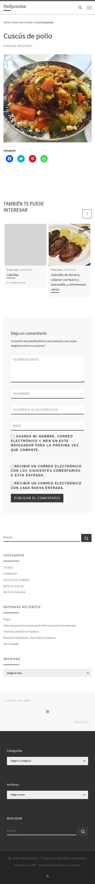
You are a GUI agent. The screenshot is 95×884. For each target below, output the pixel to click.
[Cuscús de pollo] (47, 98)
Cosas (8, 567)
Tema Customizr (69, 865)
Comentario (26, 359)
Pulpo (6, 619)
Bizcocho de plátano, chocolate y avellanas (29, 637)
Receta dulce (13, 586)
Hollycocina (29, 858)
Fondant (10, 573)
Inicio (6, 22)
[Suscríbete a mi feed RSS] (47, 876)
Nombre (21, 393)
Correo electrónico (35, 410)
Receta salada (14, 592)
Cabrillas (13, 275)
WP (34, 865)
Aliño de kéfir (11, 644)
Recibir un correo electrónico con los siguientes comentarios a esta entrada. (46, 471)
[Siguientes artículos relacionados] (87, 213)
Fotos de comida (22, 22)
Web (17, 426)
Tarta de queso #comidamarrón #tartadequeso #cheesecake (39, 625)
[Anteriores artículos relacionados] (77, 213)
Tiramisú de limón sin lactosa (21, 631)
